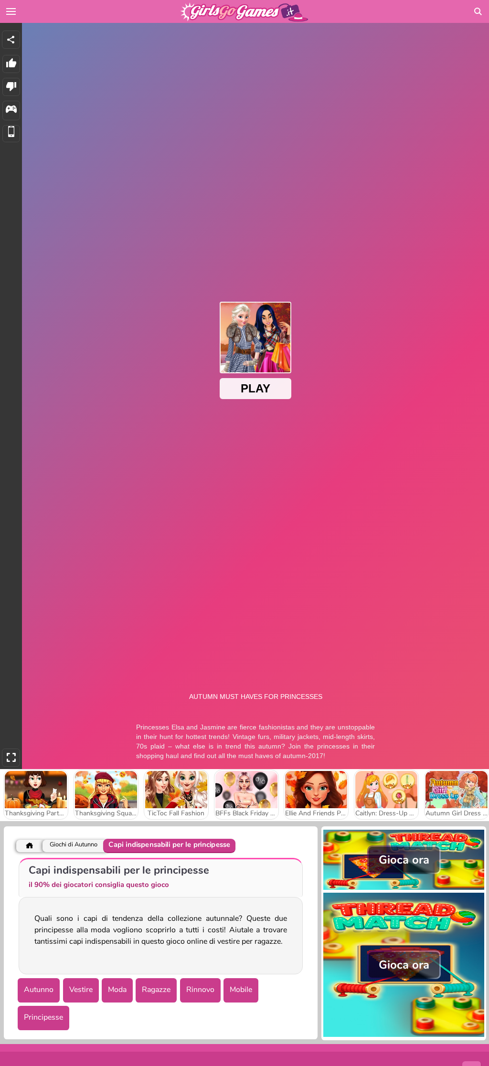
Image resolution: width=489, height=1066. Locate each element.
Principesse (43, 1017)
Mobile (241, 989)
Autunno (38, 989)
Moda (117, 989)
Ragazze (156, 989)
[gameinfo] (11, 110)
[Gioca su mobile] (11, 134)
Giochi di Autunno (73, 845)
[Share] (11, 40)
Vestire (81, 989)
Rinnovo (200, 989)
